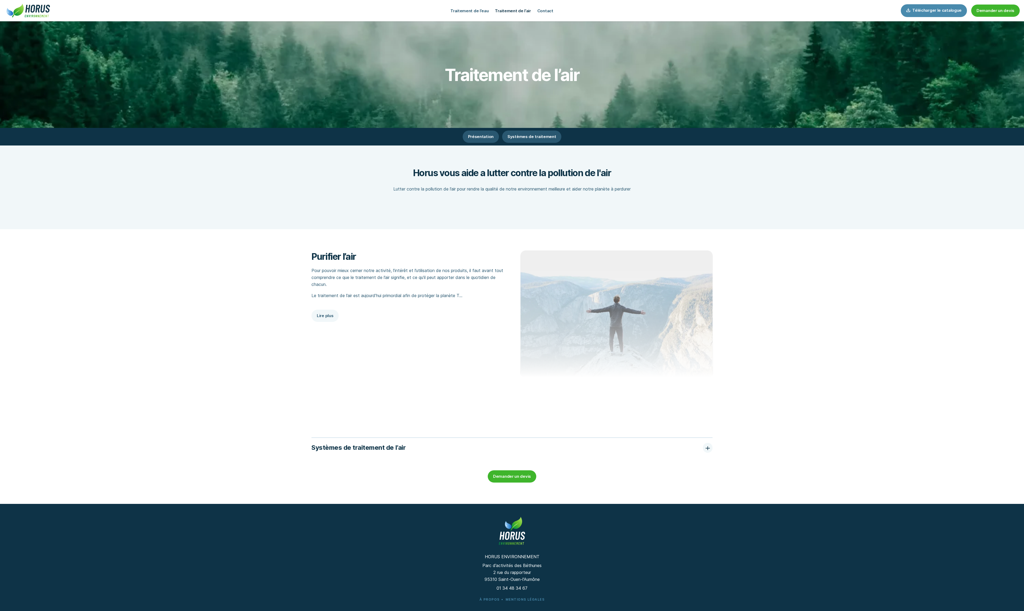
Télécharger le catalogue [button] (936, 10)
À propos (489, 599)
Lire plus (325, 315)
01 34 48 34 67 (512, 588)
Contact (545, 10)
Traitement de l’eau (469, 10)
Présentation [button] (481, 136)
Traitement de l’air (513, 10)
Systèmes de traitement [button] (531, 136)
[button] (995, 11)
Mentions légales (525, 599)
